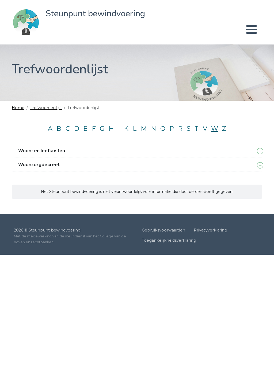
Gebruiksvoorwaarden (163, 230)
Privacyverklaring (210, 230)
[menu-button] (155, 29)
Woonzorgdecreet (39, 164)
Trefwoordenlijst (46, 107)
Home (18, 107)
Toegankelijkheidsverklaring (169, 240)
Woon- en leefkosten (41, 150)
